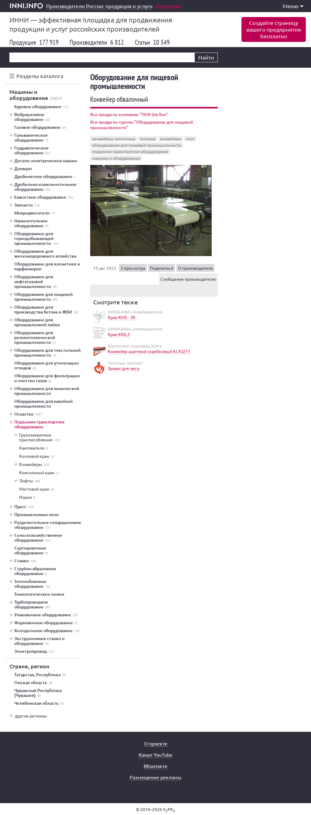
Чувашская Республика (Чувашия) (38, 693)
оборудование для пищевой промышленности (136, 145)
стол (190, 138)
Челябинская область (39, 703)
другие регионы (31, 715)
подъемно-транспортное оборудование (130, 151)
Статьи (152, 42)
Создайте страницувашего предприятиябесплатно (273, 29)
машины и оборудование (116, 158)
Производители (97, 42)
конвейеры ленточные (113, 138)
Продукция (34, 42)
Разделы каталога (39, 76)
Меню (291, 6)
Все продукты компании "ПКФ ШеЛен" (129, 114)
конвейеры (170, 138)
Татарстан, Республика (40, 674)
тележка (148, 138)
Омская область (33, 682)
